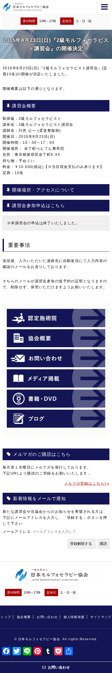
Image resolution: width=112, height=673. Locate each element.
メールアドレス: (17, 531)
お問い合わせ (47, 617)
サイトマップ (100, 617)
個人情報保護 (74, 617)
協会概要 (24, 617)
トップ (6, 617)
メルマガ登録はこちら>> (86, 483)
